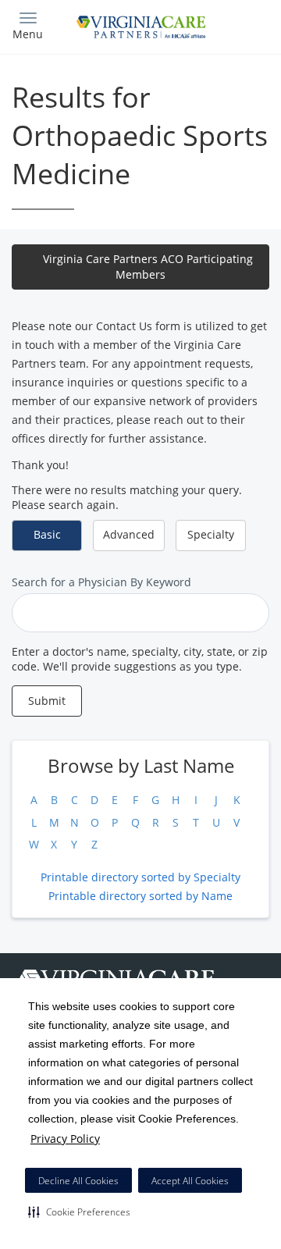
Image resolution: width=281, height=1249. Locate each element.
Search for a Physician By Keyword (101, 582)
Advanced (129, 534)
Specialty (210, 534)
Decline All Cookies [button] (78, 1180)
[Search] (237, 25)
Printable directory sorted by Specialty (140, 877)
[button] (79, 1211)
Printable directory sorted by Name (140, 895)
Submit (47, 700)
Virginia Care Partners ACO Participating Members (148, 266)
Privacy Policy (65, 1138)
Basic (47, 534)
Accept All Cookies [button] (190, 1180)
